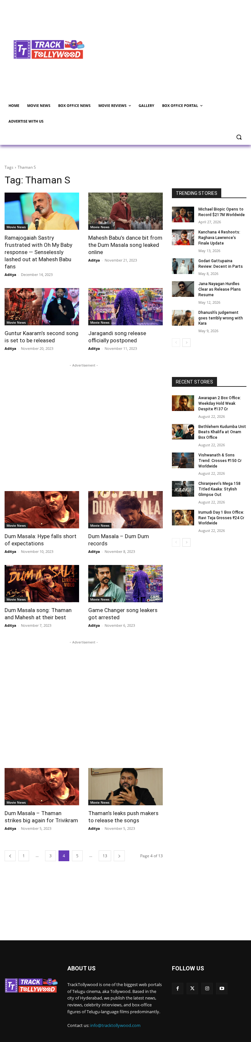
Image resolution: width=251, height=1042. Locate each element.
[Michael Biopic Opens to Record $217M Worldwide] (183, 214)
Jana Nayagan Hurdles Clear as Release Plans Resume (219, 289)
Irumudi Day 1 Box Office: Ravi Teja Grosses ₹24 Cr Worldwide (221, 518)
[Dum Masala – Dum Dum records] (125, 509)
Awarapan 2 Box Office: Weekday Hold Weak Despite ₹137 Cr (219, 403)
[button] (238, 137)
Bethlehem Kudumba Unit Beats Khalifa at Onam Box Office (222, 432)
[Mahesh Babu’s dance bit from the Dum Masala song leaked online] (125, 211)
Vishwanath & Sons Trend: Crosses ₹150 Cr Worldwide (220, 461)
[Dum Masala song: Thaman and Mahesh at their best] (42, 583)
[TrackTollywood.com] (49, 49)
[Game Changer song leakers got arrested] (125, 583)
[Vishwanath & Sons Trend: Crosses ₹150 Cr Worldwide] (183, 460)
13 (105, 856)
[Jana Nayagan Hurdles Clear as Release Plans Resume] (183, 289)
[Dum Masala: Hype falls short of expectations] (42, 509)
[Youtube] (221, 988)
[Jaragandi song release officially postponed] (125, 306)
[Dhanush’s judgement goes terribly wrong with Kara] (183, 318)
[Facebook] (177, 988)
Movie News (16, 227)
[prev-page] (10, 855)
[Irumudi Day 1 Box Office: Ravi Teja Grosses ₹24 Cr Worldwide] (183, 517)
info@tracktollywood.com (115, 1025)
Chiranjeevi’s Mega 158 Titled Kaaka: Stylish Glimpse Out (219, 489)
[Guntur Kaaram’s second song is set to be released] (42, 306)
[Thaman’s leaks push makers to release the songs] (125, 786)
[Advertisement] (172, 48)
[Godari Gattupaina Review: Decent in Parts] (183, 266)
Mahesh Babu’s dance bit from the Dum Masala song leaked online (125, 244)
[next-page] (119, 855)
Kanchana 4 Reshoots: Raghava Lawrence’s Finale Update (219, 238)
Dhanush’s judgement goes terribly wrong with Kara (220, 318)
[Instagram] (207, 988)
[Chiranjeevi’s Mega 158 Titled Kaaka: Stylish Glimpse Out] (183, 489)
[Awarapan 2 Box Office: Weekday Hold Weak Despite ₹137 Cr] (183, 403)
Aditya (10, 274)
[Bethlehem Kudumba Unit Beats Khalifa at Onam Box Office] (183, 432)
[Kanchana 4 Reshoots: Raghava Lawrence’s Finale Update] (183, 237)
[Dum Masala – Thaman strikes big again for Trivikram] (42, 786)
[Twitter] (192, 988)
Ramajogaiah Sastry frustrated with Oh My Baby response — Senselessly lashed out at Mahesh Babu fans (38, 252)
